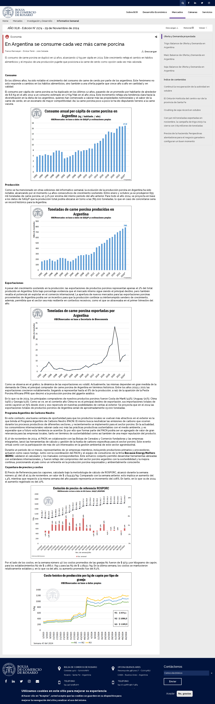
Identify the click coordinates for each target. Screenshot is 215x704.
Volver (202, 28)
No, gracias (184, 693)
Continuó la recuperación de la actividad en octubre (187, 88)
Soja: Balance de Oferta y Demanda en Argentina (184, 69)
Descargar (171, 28)
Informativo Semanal (68, 21)
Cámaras (192, 12)
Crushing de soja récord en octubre (182, 110)
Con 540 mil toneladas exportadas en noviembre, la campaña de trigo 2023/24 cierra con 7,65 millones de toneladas (185, 122)
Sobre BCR (132, 12)
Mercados (177, 12)
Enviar (172, 681)
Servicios (207, 12)
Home (5, 21)
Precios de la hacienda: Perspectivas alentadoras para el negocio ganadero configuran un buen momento (184, 137)
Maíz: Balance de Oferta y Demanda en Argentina (184, 57)
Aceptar (170, 693)
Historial (188, 28)
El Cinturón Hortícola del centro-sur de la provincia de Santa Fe (185, 100)
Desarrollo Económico (155, 12)
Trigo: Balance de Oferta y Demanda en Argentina (184, 45)
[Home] (19, 12)
